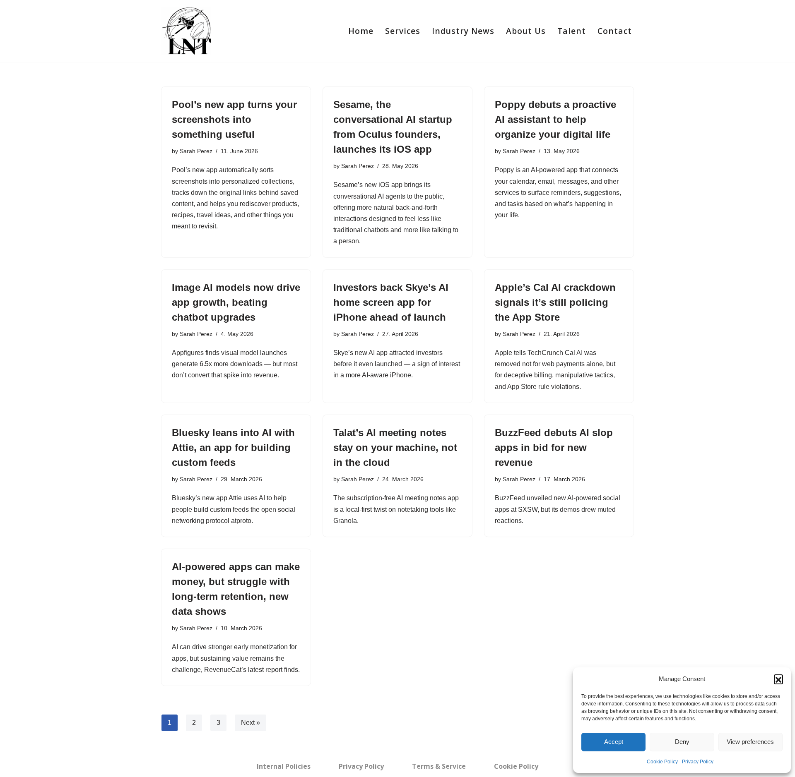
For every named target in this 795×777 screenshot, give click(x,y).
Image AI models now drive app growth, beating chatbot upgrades (236, 302)
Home (360, 30)
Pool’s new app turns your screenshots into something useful (234, 119)
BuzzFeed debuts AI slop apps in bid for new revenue (554, 447)
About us (526, 30)
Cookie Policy (662, 762)
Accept (613, 741)
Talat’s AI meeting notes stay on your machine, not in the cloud (395, 447)
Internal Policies (284, 766)
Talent (571, 30)
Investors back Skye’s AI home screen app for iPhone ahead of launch (390, 302)
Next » (250, 722)
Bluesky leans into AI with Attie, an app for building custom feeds (233, 447)
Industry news (463, 30)
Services (402, 30)
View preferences (750, 741)
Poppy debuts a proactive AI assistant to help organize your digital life (555, 119)
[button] (778, 679)
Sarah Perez (196, 151)
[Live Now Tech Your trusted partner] (186, 31)
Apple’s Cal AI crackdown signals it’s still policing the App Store (555, 302)
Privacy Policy (697, 762)
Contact (614, 30)
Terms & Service (439, 766)
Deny (682, 741)
